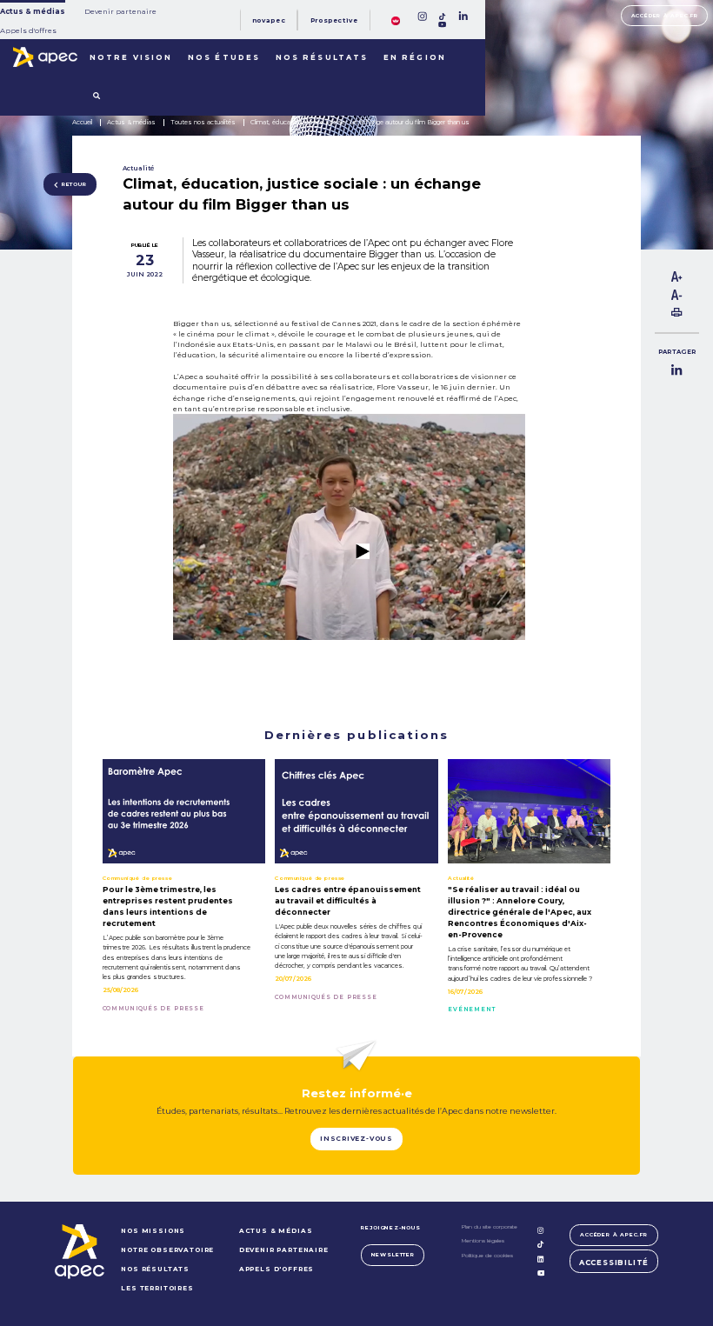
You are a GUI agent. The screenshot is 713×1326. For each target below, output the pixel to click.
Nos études (224, 57)
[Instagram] (421, 16)
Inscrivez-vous (356, 1139)
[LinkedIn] (462, 16)
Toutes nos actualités (203, 122)
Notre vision (131, 57)
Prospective (334, 20)
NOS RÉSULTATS (155, 1269)
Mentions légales (483, 1240)
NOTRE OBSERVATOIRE (167, 1250)
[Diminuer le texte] (676, 297)
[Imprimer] (676, 314)
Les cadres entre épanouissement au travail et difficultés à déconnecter (348, 900)
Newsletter (393, 1254)
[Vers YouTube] (348, 647)
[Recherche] (96, 96)
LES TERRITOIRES (157, 1288)
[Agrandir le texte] (676, 279)
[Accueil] (45, 57)
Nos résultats (322, 57)
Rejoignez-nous (390, 1227)
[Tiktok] (442, 16)
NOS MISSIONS (153, 1231)
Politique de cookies (487, 1255)
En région (414, 57)
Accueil (82, 122)
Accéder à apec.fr (664, 15)
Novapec (269, 20)
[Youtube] (442, 24)
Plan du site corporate (489, 1226)
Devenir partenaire (120, 11)
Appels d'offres (28, 30)
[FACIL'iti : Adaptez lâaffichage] (395, 20)
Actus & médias (32, 11)
